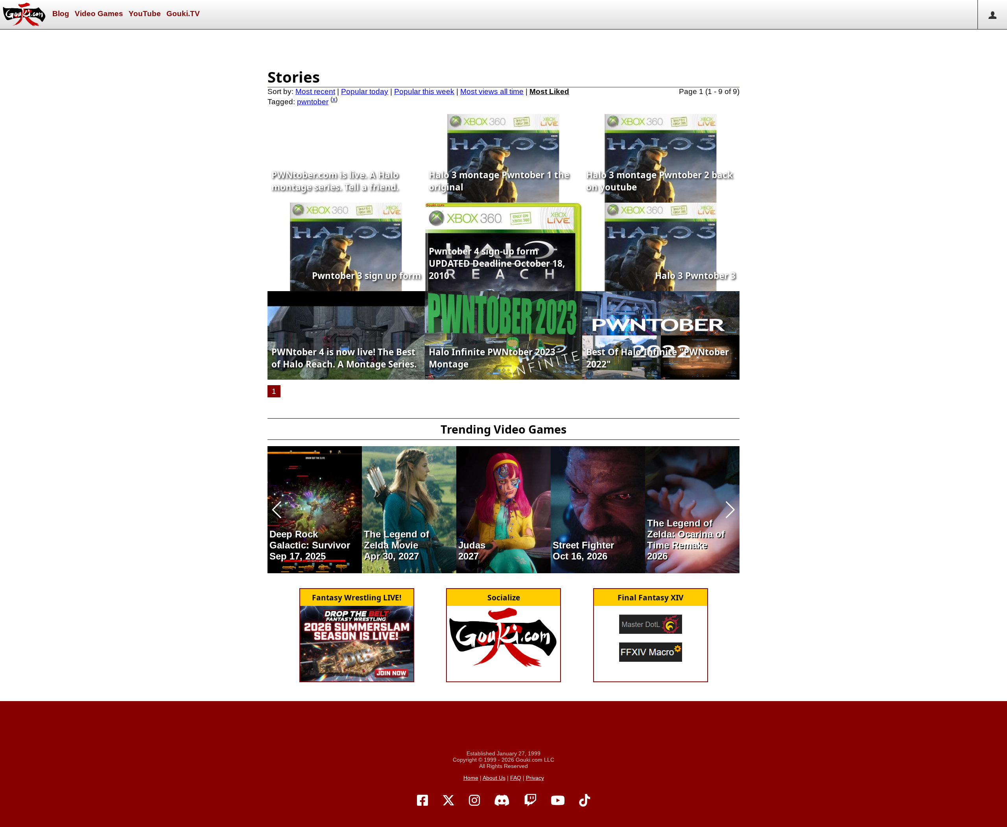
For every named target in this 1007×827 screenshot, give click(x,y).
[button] (276, 510)
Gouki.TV (183, 13)
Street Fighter (583, 545)
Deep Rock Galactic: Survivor (309, 539)
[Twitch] (530, 801)
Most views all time (492, 91)
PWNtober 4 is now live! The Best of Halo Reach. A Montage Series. (344, 358)
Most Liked (549, 91)
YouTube (145, 13)
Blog (60, 13)
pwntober (312, 102)
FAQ (515, 778)
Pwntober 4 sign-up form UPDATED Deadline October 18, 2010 (497, 263)
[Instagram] (474, 801)
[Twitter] (448, 801)
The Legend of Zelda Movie (396, 539)
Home (470, 778)
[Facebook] (422, 801)
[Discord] (502, 801)
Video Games (99, 13)
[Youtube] (558, 801)
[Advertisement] (503, 47)
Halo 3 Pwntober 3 (695, 276)
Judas (471, 545)
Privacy (535, 778)
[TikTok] (584, 801)
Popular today (364, 91)
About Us (494, 778)
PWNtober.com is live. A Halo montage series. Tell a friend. (334, 181)
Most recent (315, 91)
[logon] (992, 14)
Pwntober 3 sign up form (366, 276)
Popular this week (424, 91)
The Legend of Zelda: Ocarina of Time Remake (686, 534)
